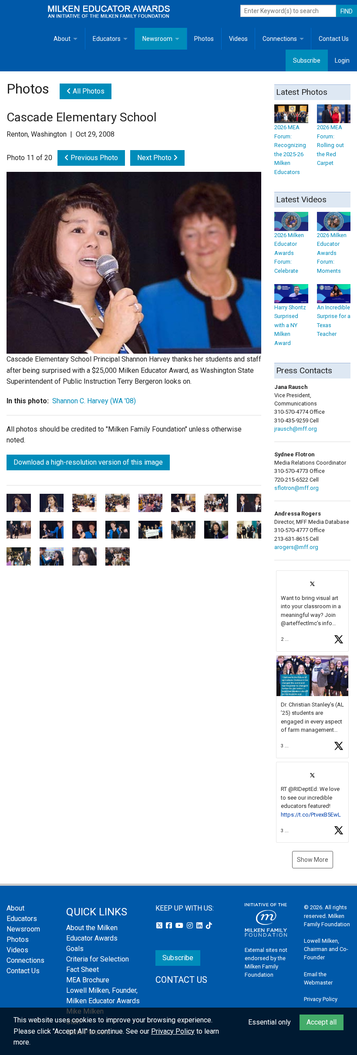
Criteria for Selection (97, 959)
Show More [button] (312, 859)
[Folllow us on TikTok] (209, 925)
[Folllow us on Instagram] (190, 925)
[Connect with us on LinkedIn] (200, 925)
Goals (75, 948)
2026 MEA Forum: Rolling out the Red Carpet (330, 145)
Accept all (321, 1022)
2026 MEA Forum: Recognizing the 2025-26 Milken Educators (290, 149)
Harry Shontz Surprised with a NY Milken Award (290, 325)
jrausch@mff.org (295, 428)
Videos (238, 38)
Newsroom (157, 38)
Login (342, 60)
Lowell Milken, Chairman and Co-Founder (326, 949)
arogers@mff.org (296, 547)
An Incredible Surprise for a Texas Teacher (333, 320)
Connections (280, 38)
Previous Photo (93, 158)
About (62, 38)
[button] (312, 611)
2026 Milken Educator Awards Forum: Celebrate (289, 253)
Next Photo (155, 158)
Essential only (269, 1022)
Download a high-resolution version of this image (88, 462)
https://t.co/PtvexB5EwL (311, 814)
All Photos (87, 91)
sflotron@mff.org (296, 488)
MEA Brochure (87, 980)
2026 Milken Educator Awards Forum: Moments (332, 253)
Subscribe (306, 60)
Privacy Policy (320, 999)
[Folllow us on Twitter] (160, 925)
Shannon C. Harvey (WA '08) (94, 401)
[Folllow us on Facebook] (170, 925)
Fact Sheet (82, 969)
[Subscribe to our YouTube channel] (180, 925)
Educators (107, 38)
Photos (204, 38)
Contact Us (334, 38)
